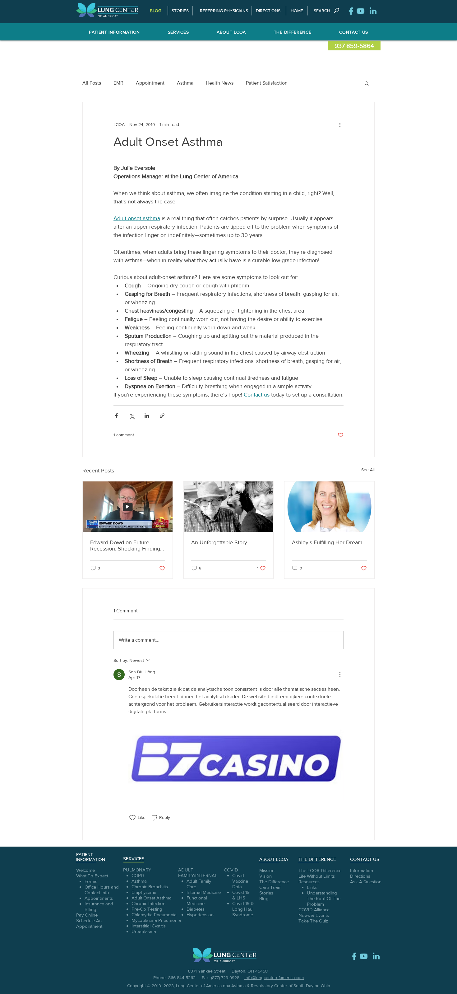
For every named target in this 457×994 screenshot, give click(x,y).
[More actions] (340, 124)
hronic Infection (150, 903)
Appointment (150, 83)
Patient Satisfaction (267, 83)
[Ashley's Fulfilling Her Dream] (329, 506)
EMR (118, 83)
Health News (219, 83)
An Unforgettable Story (219, 542)
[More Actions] (340, 674)
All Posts (91, 83)
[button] (321, 11)
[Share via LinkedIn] (147, 416)
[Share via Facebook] (116, 416)
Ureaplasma (144, 931)
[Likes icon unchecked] (132, 817)
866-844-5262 (184, 977)
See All (368, 469)
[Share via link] (162, 416)
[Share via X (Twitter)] (132, 416)
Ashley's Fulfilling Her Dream (327, 542)
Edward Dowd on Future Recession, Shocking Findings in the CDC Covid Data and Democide (126, 545)
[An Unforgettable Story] (229, 506)
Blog (264, 898)
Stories (266, 892)
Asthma (185, 83)
